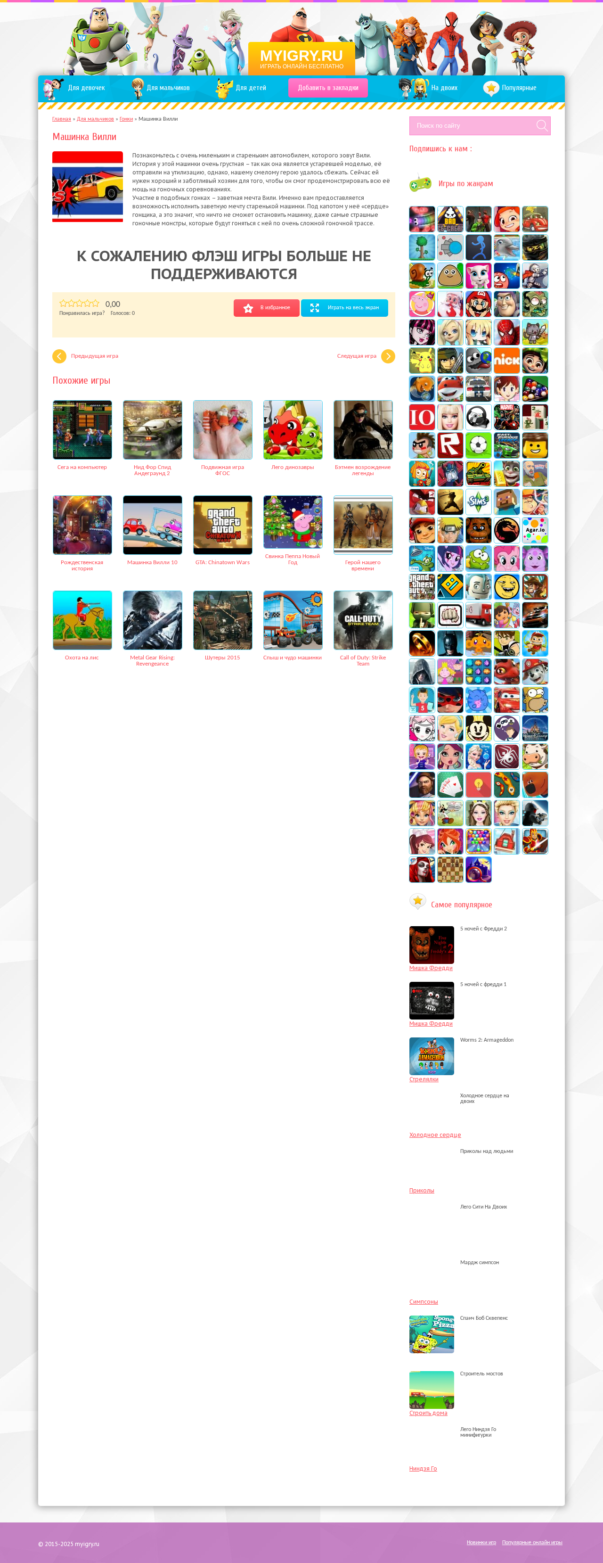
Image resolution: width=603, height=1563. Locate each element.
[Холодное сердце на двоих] (434, 1101)
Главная (61, 119)
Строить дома (428, 1412)
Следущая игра (356, 356)
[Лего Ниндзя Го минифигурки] (434, 1435)
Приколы (421, 1190)
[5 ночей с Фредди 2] (434, 929)
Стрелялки (424, 1079)
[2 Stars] (71, 303)
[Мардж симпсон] (434, 1263)
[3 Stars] (79, 303)
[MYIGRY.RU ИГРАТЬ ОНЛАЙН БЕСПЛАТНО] (301, 38)
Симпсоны (423, 1301)
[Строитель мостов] (434, 1374)
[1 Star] (63, 303)
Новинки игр (481, 1543)
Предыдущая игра (94, 356)
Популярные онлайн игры (532, 1543)
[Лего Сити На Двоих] (434, 1207)
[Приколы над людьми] (434, 1151)
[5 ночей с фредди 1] (434, 984)
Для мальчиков (95, 119)
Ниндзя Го (423, 1468)
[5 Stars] (95, 303)
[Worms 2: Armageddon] (434, 1040)
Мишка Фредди (431, 967)
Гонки (126, 119)
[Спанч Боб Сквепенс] (434, 1318)
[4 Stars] (87, 303)
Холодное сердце (435, 1134)
